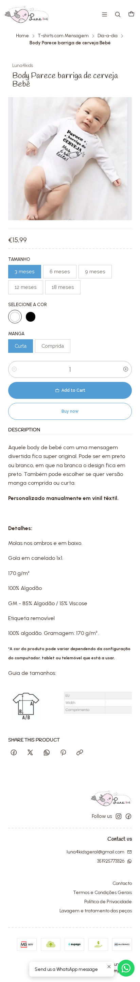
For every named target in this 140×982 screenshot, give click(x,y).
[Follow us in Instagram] (118, 816)
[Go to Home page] (27, 14)
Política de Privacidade (108, 902)
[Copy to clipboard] (79, 753)
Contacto (122, 883)
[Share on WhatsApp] (46, 753)
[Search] (117, 14)
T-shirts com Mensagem (63, 35)
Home (22, 35)
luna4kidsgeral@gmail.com (95, 852)
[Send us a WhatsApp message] (126, 968)
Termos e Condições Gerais (102, 892)
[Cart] (131, 14)
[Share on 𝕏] (30, 753)
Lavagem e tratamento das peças (95, 911)
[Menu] (104, 14)
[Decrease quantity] (14, 369)
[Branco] (15, 316)
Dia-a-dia (108, 35)
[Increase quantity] (126, 369)
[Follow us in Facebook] (128, 816)
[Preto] (30, 316)
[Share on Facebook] (13, 753)
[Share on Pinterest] (63, 753)
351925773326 (110, 861)
